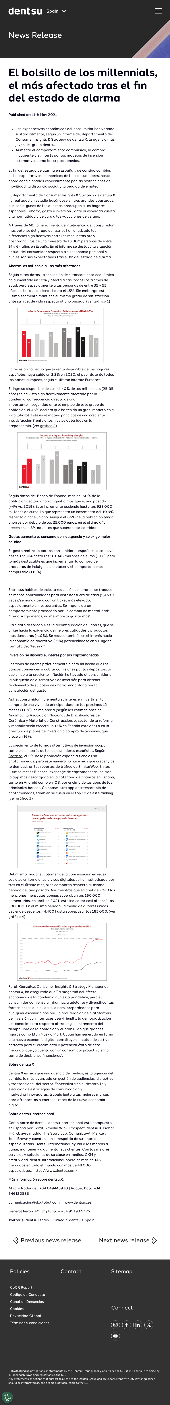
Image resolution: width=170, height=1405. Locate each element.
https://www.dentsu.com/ (55, 1171)
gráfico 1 (101, 301)
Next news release (125, 1241)
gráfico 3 (23, 798)
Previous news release (50, 1241)
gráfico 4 (16, 917)
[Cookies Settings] (7, 1397)
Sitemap (121, 1272)
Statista (15, 756)
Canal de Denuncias (27, 1302)
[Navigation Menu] (158, 11)
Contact (71, 1272)
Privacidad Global (25, 1316)
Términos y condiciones (29, 1323)
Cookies (17, 1309)
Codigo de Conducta (27, 1295)
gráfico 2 (48, 426)
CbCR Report (21, 1288)
